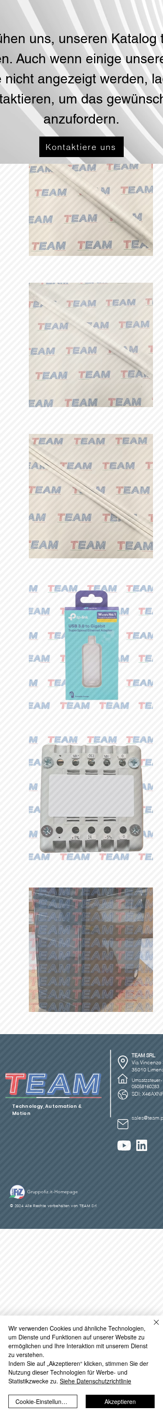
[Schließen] (151, 1327)
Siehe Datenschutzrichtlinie (95, 1381)
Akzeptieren (120, 1401)
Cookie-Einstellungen (43, 1401)
